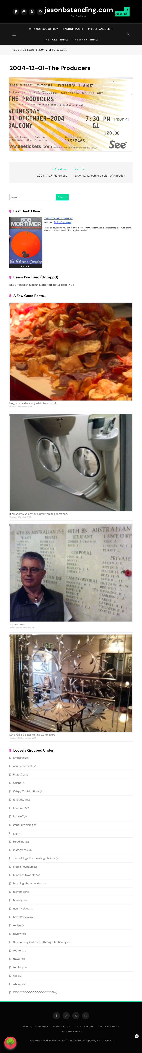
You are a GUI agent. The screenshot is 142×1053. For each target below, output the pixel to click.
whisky (17, 984)
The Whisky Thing (85, 39)
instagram (19, 850)
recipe (17, 925)
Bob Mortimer (62, 222)
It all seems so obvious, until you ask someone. (38, 514)
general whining (23, 825)
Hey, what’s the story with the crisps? (32, 403)
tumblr (17, 967)
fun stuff (18, 816)
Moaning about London (27, 883)
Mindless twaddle (24, 875)
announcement (22, 766)
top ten (17, 950)
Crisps (17, 783)
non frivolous (21, 908)
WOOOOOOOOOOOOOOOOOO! (33, 992)
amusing (18, 758)
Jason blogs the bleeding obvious (34, 858)
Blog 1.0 (18, 774)
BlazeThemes (104, 1040)
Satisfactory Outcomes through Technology (40, 942)
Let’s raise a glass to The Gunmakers (32, 735)
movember (20, 892)
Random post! (73, 28)
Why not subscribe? (43, 28)
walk (16, 975)
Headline (18, 841)
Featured (19, 808)
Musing (17, 900)
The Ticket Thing (56, 39)
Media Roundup (23, 866)
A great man (17, 624)
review (17, 934)
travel (16, 959)
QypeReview (21, 917)
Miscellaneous (99, 28)
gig (15, 833)
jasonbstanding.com (78, 9)
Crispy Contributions (26, 791)
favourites (19, 799)
